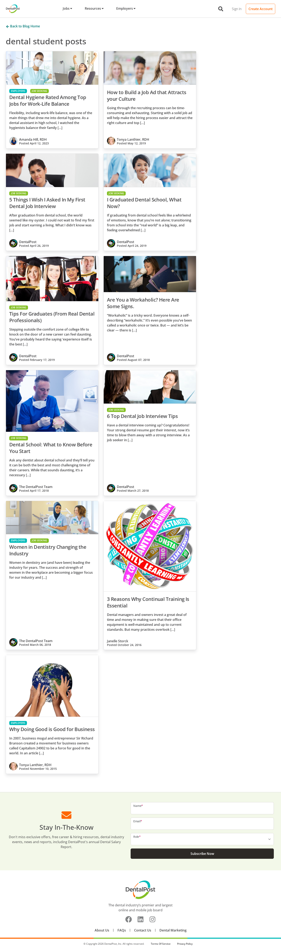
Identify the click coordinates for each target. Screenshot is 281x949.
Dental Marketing (173, 930)
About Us (102, 930)
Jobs (66, 8)
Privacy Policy (185, 943)
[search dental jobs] (221, 9)
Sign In (237, 9)
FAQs (121, 930)
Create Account (260, 9)
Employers (124, 8)
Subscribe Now (202, 853)
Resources (93, 8)
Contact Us (142, 930)
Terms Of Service (161, 943)
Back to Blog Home (24, 26)
